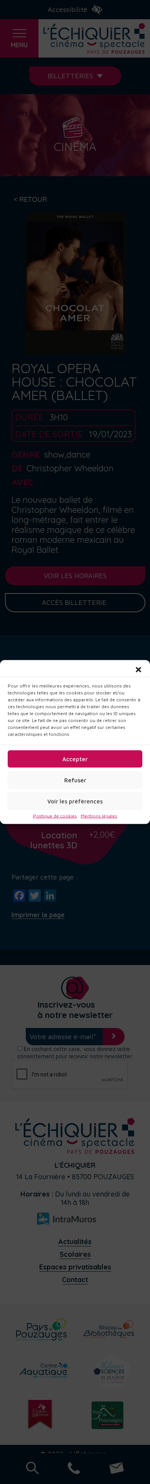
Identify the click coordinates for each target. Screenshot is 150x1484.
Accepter (75, 758)
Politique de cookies (55, 816)
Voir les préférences (75, 801)
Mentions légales (99, 816)
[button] (138, 670)
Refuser (75, 780)
